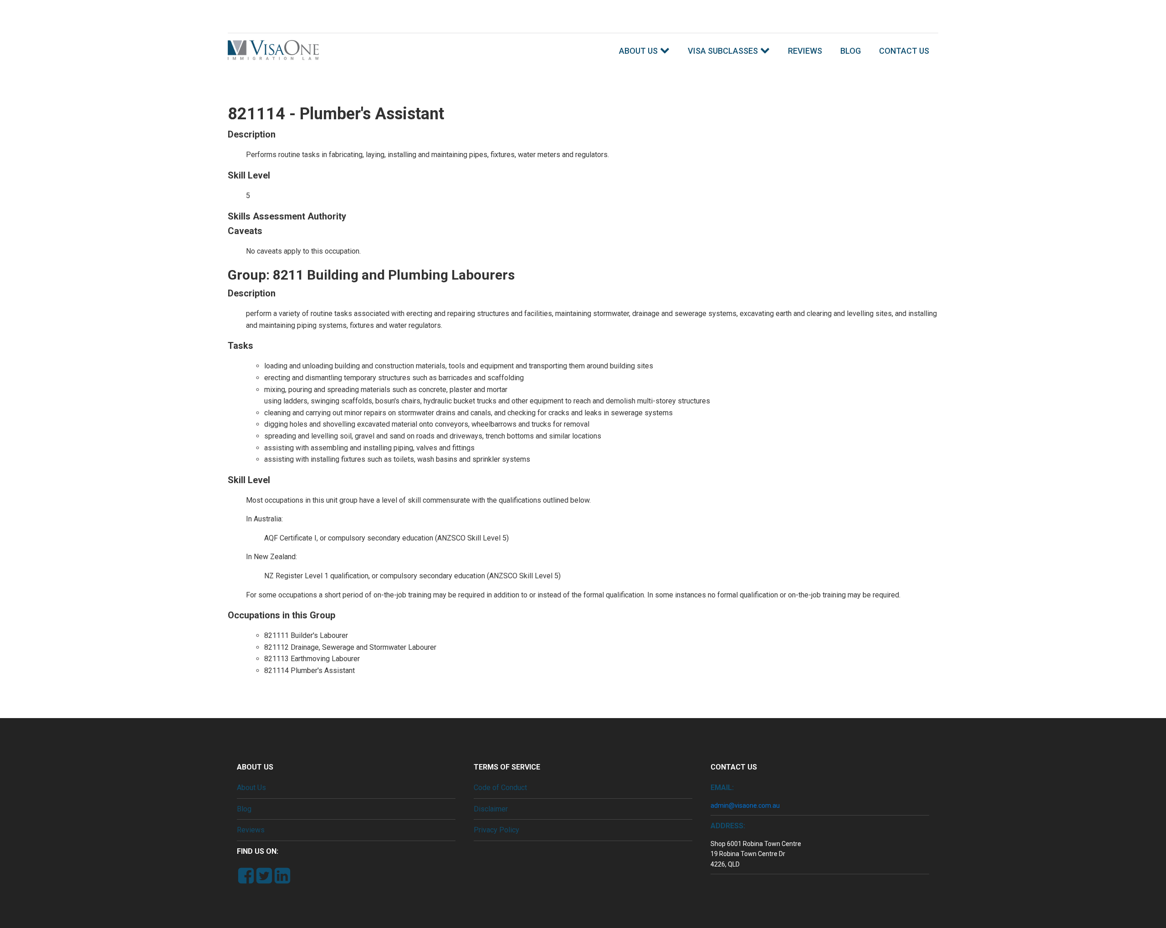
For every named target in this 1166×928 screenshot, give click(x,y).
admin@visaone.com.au (745, 805)
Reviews (805, 51)
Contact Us (904, 51)
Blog (850, 51)
